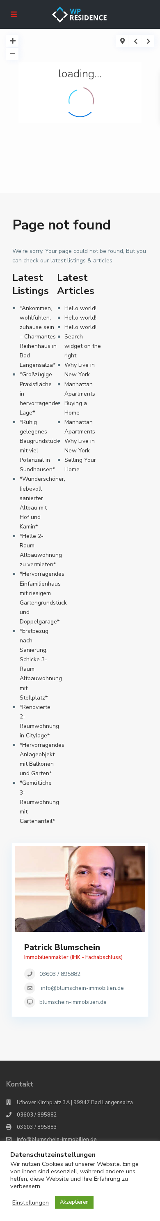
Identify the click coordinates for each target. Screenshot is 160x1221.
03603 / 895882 (59, 974)
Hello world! (80, 308)
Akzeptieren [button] (74, 1202)
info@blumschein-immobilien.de (82, 988)
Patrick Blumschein (62, 947)
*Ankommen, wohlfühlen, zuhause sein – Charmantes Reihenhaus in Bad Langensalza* (38, 336)
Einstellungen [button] (30, 1202)
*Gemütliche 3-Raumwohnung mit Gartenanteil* (39, 802)
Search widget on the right (82, 346)
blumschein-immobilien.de (73, 1002)
